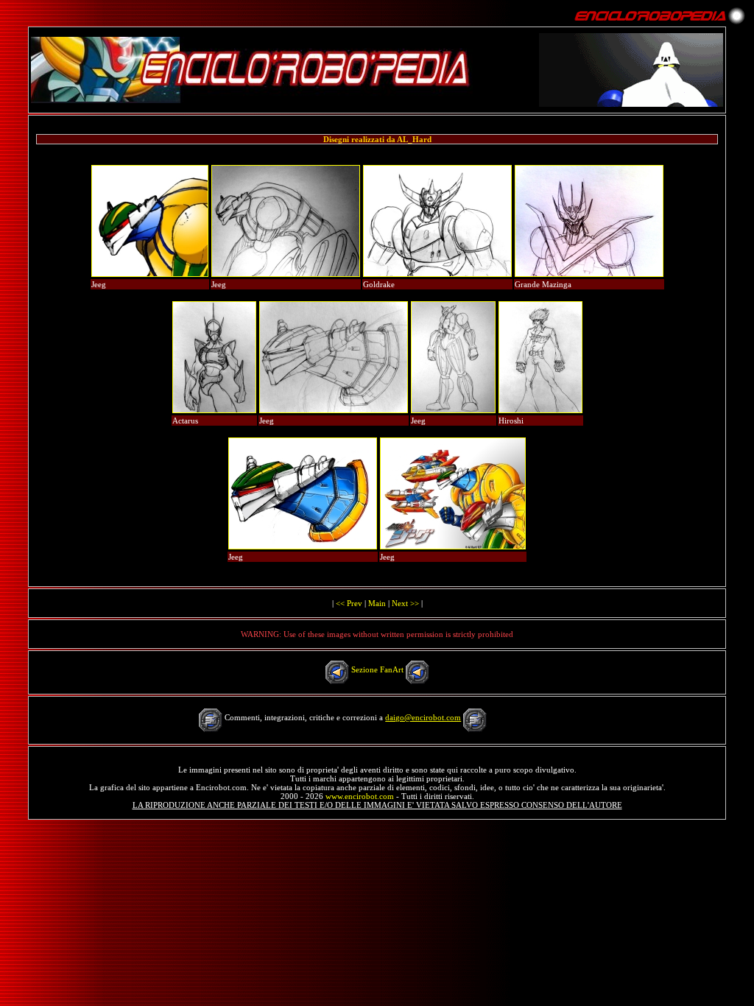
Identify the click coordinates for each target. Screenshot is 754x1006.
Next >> (405, 603)
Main (377, 603)
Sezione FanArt (377, 669)
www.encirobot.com (359, 796)
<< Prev (349, 603)
